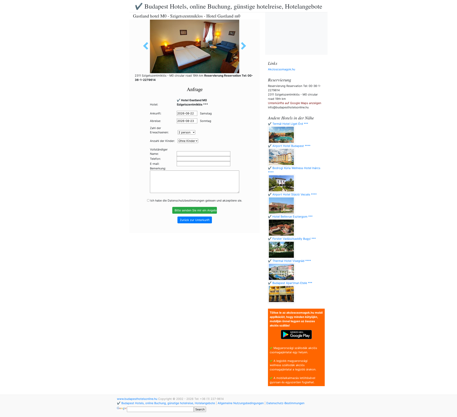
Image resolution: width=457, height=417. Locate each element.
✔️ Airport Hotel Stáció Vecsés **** (292, 194)
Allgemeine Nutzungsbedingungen (241, 403)
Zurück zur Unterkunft (195, 220)
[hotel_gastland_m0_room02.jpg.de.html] (242, 46)
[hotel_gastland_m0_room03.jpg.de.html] (147, 46)
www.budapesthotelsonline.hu (137, 399)
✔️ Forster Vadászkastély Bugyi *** (292, 238)
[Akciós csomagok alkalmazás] (296, 334)
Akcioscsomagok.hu (281, 69)
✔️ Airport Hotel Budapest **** (289, 146)
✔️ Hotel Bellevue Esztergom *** (290, 216)
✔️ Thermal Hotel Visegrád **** (289, 261)
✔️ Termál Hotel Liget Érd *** (288, 123)
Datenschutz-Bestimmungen (285, 403)
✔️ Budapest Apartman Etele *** (290, 283)
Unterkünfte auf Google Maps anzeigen (294, 103)
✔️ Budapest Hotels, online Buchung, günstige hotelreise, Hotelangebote (228, 6)
